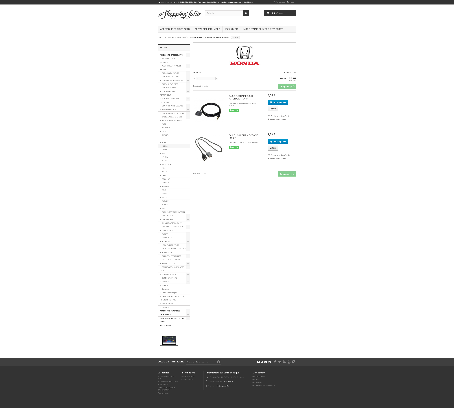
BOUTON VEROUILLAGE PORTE (174, 113)
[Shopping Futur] (180, 14)
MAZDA (165, 161)
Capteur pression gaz (169, 293)
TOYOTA (165, 205)
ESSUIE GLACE (168, 238)
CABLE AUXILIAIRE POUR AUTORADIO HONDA (241, 97)
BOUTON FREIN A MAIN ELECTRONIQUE (169, 100)
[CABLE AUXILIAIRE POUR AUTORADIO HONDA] (209, 110)
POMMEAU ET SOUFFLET (171, 256)
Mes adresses (257, 383)
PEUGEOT (166, 179)
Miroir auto (165, 307)
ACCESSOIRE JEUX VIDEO (207, 29)
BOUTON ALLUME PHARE (171, 77)
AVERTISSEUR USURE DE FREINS (170, 67)
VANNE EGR (166, 282)
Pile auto (165, 285)
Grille (290, 80)
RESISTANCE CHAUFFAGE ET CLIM (172, 269)
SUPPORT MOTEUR (169, 278)
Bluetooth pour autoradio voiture (173, 80)
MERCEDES (166, 164)
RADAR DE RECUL (169, 263)
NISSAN (165, 172)
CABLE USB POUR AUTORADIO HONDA (243, 136)
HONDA (165, 146)
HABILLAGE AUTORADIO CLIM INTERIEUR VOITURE (172, 298)
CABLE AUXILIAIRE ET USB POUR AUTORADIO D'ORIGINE (171, 118)
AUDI (164, 124)
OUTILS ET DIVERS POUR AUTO (174, 249)
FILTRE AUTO (167, 241)
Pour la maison (165, 325)
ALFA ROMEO (167, 128)
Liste (294, 80)
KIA (163, 153)
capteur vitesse (167, 303)
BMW (164, 131)
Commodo (165, 289)
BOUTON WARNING (169, 88)
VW (163, 208)
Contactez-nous (279, 2)
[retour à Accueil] (160, 37)
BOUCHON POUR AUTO (170, 73)
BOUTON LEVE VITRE (170, 84)
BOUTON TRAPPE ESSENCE (172, 106)
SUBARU (165, 201)
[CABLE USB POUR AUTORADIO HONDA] (209, 149)
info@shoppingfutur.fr (223, 386)
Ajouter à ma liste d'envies (280, 116)
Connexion (291, 2)
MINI (163, 168)
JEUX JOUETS (231, 29)
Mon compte (259, 372)
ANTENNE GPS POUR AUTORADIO (169, 60)
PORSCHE (166, 183)
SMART (165, 197)
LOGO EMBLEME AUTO (170, 245)
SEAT (164, 190)
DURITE (165, 234)
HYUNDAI (165, 150)
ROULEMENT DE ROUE (170, 274)
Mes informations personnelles (263, 386)
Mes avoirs (256, 379)
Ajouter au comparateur (279, 119)
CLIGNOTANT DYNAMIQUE (172, 223)
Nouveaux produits (188, 376)
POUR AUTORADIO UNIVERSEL (173, 212)
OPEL (164, 175)
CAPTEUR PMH (167, 219)
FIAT (163, 139)
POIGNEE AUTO (168, 252)
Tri (194, 78)
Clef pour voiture (167, 230)
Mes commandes (258, 376)
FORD (164, 142)
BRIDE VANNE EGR (169, 109)
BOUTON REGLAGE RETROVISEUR (168, 93)
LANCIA (165, 157)
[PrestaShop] (169, 340)
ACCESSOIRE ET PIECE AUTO (175, 29)
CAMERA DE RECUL (169, 216)
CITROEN (165, 135)
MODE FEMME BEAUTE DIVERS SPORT (263, 29)
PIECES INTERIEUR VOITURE (173, 260)
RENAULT (165, 186)
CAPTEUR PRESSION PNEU (172, 227)
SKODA (165, 194)
